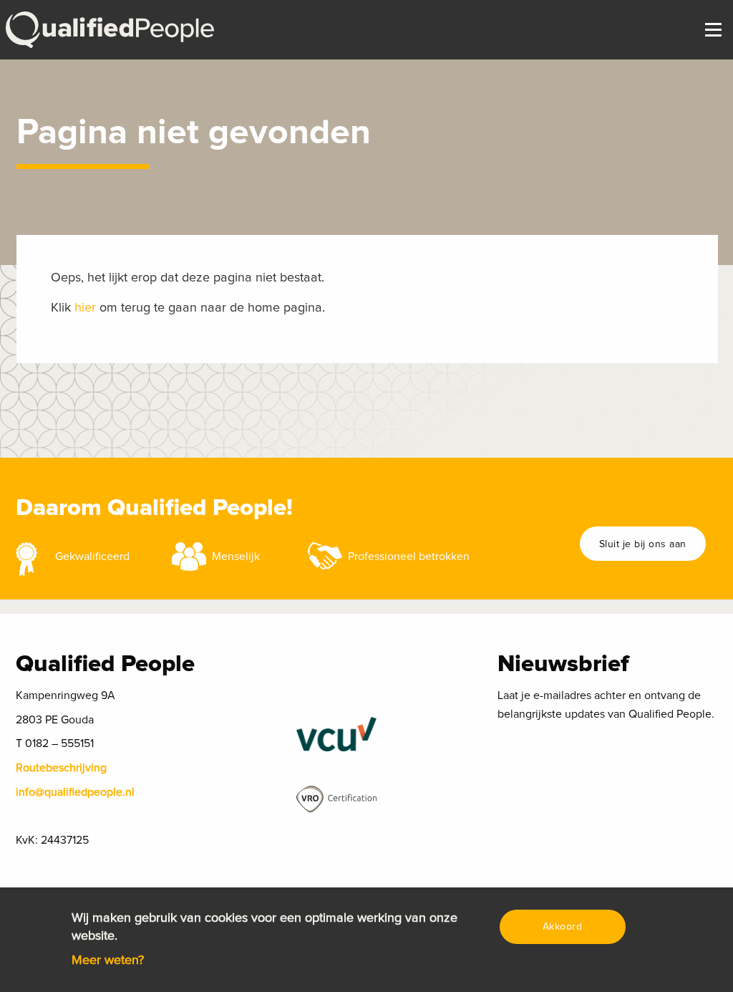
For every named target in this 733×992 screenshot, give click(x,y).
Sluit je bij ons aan (642, 544)
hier (85, 308)
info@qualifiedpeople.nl (75, 792)
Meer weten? (108, 960)
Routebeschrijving (61, 768)
